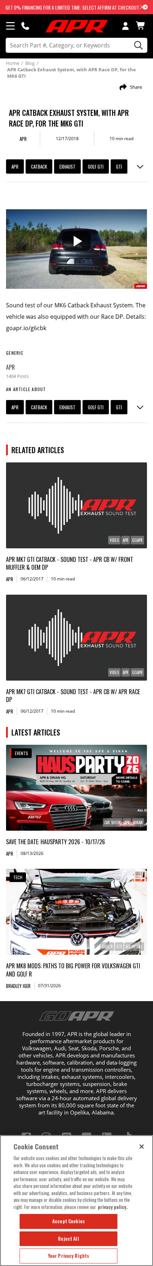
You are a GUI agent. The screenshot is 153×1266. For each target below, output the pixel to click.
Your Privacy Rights (68, 1255)
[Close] (141, 1146)
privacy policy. (113, 1206)
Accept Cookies (68, 1221)
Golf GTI (96, 166)
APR (15, 166)
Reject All (68, 1238)
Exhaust (67, 166)
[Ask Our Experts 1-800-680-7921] (25, 25)
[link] (76, 505)
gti (119, 166)
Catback (39, 166)
